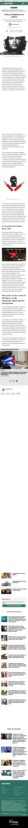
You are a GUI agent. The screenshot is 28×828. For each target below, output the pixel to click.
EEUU (10, 10)
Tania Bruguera (9, 134)
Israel (21, 10)
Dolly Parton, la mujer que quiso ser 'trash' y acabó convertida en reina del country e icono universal (17, 638)
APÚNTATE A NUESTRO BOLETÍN (14, 605)
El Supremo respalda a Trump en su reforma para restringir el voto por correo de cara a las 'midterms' (19, 763)
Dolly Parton (9, 0)
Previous (2, 362)
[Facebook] (10, 381)
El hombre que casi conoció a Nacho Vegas (19, 589)
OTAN (19, 10)
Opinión (18, 393)
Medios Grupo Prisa (14, 824)
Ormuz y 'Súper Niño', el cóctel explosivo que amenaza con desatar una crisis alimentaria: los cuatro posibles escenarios (20, 774)
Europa (12, 10)
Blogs (12, 393)
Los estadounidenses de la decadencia (19, 582)
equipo (3, 787)
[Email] (17, 381)
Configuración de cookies (19, 787)
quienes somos (5, 789)
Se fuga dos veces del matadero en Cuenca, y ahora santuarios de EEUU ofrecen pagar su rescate (17, 656)
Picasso (9, 280)
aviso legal (16, 791)
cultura (3, 393)
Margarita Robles (15, 0)
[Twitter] (13, 381)
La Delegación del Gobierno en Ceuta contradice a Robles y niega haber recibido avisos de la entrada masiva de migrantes (17, 665)
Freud (10, 68)
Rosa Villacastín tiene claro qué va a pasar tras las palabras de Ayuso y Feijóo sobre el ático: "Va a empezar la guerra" (17, 692)
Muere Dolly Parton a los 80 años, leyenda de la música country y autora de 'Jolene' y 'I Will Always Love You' (16, 683)
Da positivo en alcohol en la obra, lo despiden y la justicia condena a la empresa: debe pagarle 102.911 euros (17, 701)
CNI (21, 0)
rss (2, 794)
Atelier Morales (18, 209)
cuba (8, 393)
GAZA (16, 10)
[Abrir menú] (2, 3)
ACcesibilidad (17, 794)
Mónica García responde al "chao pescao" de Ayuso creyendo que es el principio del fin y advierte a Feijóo (17, 674)
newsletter (4, 792)
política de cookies (18, 789)
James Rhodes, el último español (18, 574)
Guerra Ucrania (5, 10)
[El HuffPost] (8, 3)
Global (14, 8)
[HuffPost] (6, 783)
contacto (4, 791)
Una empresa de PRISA (14, 821)
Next (25, 362)
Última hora (23, 3)
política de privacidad (18, 792)
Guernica (9, 289)
